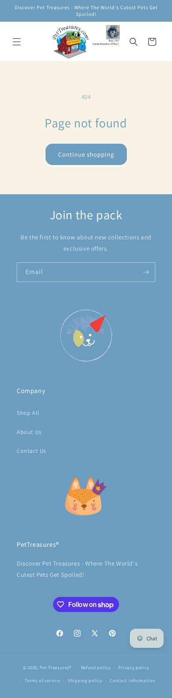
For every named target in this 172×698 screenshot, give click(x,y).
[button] (17, 42)
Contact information (132, 680)
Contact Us (31, 450)
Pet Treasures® (56, 667)
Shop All (28, 412)
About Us (29, 432)
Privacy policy (133, 667)
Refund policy (96, 667)
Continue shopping (86, 154)
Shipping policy (85, 680)
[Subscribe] (146, 272)
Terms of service (42, 680)
